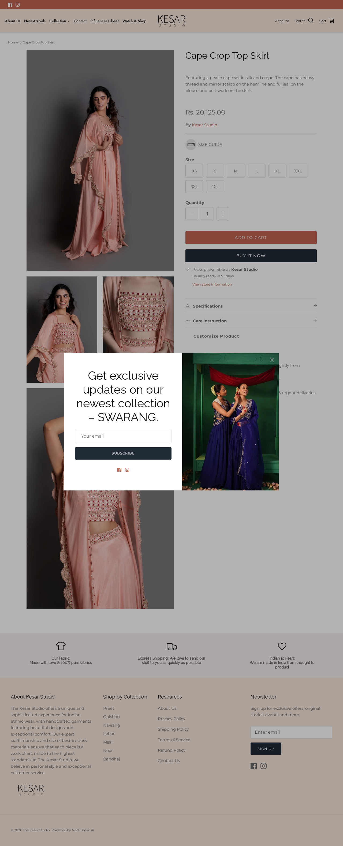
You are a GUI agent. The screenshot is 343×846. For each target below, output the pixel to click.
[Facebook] (119, 470)
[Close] (272, 359)
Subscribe (123, 453)
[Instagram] (127, 470)
